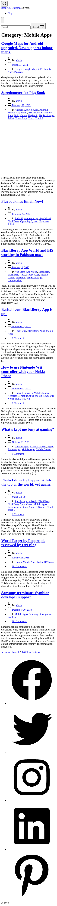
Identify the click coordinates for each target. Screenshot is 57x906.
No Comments (19, 566)
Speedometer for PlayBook (23, 93)
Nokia (11, 398)
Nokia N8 (20, 398)
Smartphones (14, 507)
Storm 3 (42, 507)
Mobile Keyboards (44, 395)
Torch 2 (39, 118)
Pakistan (18, 72)
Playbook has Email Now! (22, 201)
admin (19, 60)
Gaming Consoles (24, 393)
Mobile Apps (32, 274)
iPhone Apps (14, 449)
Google (18, 69)
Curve (23, 115)
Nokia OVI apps (45, 562)
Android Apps (31, 109)
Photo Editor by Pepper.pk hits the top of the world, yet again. (26, 482)
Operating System (29, 221)
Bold (16, 115)
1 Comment (18, 338)
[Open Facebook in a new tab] (32, 703)
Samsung (33, 614)
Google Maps (30, 69)
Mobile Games (43, 449)
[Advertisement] (28, 148)
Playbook (32, 115)
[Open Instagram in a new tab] (32, 800)
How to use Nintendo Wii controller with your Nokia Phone (23, 371)
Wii (28, 398)
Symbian (12, 617)
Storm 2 (33, 507)
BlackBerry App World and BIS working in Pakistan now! (27, 252)
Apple (50, 446)
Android (19, 109)
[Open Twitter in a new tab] (32, 752)
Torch (31, 118)
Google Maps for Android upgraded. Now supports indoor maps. (27, 47)
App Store (20, 271)
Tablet (11, 118)
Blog (10, 13)
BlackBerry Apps (16, 274)
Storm (25, 507)
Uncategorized (15, 280)
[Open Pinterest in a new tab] (32, 898)
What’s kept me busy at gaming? (27, 429)
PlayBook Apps (46, 115)
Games (18, 562)
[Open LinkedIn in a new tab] (32, 849)
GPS (40, 69)
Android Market (38, 446)
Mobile (37, 393)
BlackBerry (34, 112)
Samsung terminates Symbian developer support (25, 595)
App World (21, 112)
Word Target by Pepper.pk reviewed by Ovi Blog (23, 543)
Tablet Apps (21, 118)
